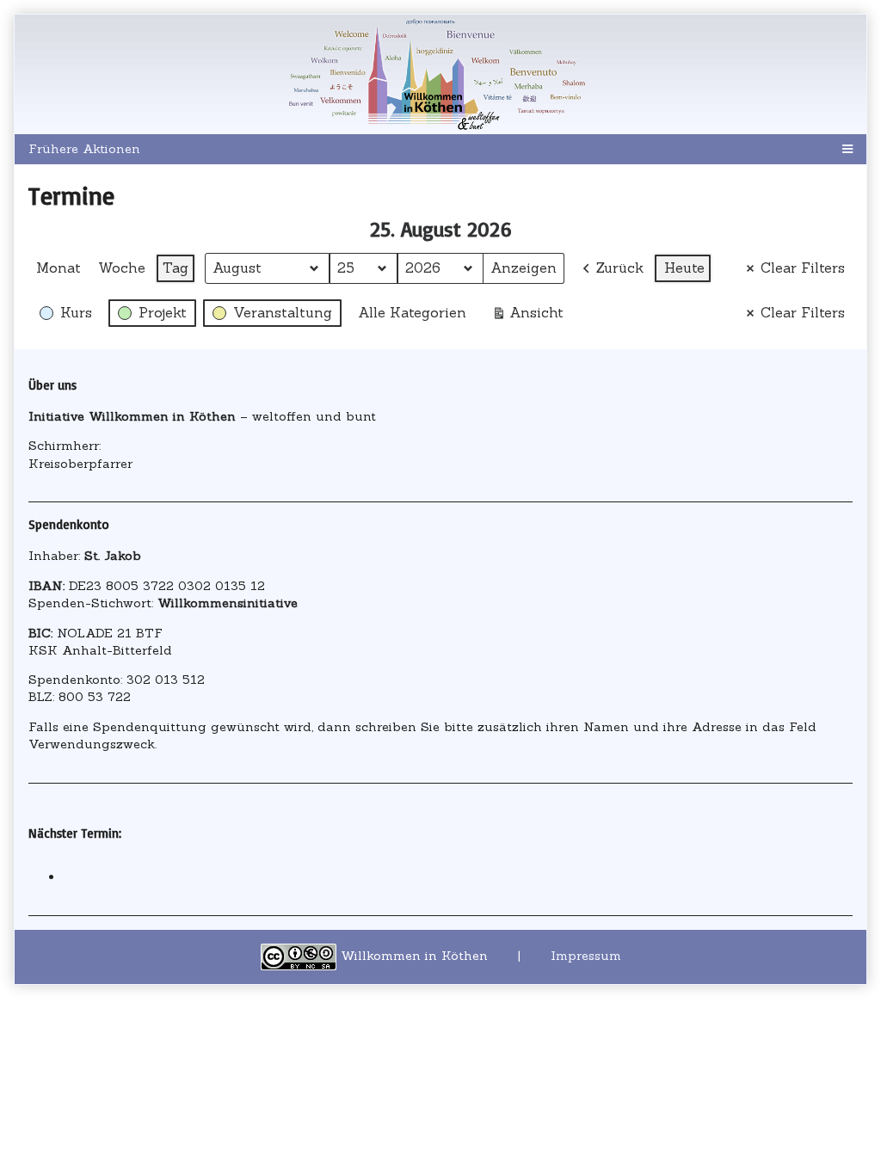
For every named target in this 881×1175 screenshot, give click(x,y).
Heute (684, 267)
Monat (58, 267)
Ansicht (530, 316)
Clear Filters (803, 267)
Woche (121, 267)
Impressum (586, 955)
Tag (175, 267)
